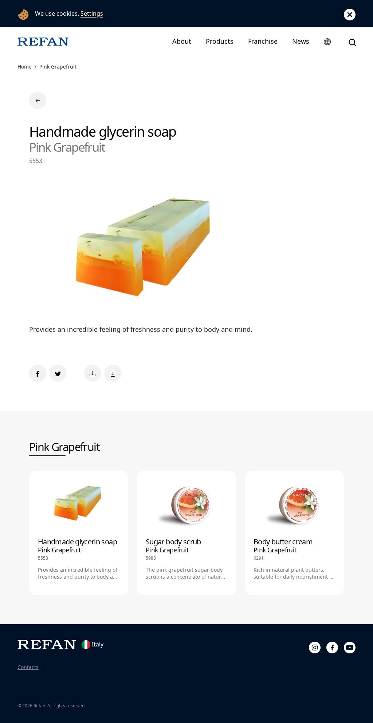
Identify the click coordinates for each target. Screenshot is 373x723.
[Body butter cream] (294, 533)
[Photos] (92, 373)
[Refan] (42, 41)
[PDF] (112, 373)
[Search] (352, 41)
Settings (92, 13)
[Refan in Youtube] (349, 646)
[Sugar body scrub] (186, 533)
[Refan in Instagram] (314, 646)
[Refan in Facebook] (332, 646)
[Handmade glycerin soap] (78, 533)
